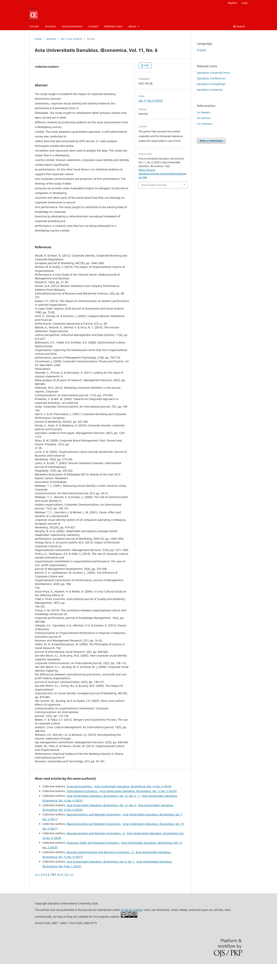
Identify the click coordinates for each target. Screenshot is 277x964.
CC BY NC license (131, 910)
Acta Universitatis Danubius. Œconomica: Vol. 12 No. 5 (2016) (138, 791)
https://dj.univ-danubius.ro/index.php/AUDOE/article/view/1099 (162, 173)
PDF (146, 65)
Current (34, 26)
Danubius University (210, 89)
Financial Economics (80, 786)
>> (71, 874)
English (201, 50)
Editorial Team (113, 26)
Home (38, 39)
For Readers (203, 112)
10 (58, 874)
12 (65, 874)
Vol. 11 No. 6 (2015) (71, 39)
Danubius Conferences (211, 78)
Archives (50, 26)
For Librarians (204, 123)
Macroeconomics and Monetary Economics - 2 (96, 833)
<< (36, 874)
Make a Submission (211, 140)
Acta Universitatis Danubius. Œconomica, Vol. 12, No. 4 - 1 (103, 796)
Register (232, 3)
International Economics (82, 791)
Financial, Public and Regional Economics (93, 842)
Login (244, 3)
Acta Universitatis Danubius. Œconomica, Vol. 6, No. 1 (101, 861)
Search (240, 26)
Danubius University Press (213, 72)
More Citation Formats (154, 185)
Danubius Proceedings (211, 84)
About (133, 26)
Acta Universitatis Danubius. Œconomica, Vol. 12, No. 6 (101, 805)
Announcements (72, 26)
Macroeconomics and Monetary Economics (94, 814)
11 (62, 874)
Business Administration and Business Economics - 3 (100, 852)
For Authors (203, 118)
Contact (93, 26)
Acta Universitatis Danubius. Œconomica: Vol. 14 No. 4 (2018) (132, 786)
